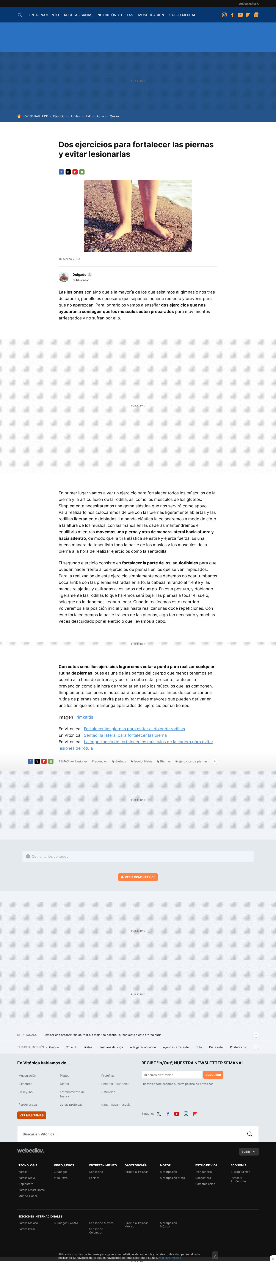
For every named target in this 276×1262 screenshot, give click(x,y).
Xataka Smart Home (32, 1190)
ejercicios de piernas (193, 761)
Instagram (224, 14)
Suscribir (213, 1074)
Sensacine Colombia (96, 1230)
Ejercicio (58, 116)
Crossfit (71, 1047)
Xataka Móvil (27, 1177)
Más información (170, 1257)
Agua (100, 116)
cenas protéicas (71, 1104)
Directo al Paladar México (136, 1224)
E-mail (82, 172)
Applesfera (26, 1184)
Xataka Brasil (27, 1229)
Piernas (165, 761)
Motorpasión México (168, 1224)
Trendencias (203, 1171)
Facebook (232, 14)
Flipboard (248, 14)
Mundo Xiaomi (28, 1196)
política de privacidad (199, 1084)
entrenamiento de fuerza (72, 1094)
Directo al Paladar (136, 1171)
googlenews (256, 14)
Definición (108, 1092)
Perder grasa (28, 1104)
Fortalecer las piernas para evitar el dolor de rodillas (134, 728)
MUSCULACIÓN (151, 15)
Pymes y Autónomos (238, 1179)
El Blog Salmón (240, 1171)
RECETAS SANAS (78, 15)
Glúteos (120, 761)
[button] (81, 274)
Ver (140, 877)
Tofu (199, 1047)
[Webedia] (248, 3)
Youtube (240, 14)
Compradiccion (205, 1184)
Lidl (88, 116)
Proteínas (107, 1075)
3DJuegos (60, 1171)
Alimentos (25, 1084)
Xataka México (28, 1223)
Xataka (23, 1171)
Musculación (27, 1075)
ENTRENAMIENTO (44, 15)
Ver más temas (32, 1115)
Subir (246, 1151)
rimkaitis (85, 717)
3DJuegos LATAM (66, 1223)
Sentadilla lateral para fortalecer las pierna (125, 735)
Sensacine (96, 1171)
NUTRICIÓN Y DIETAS (115, 15)
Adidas (75, 116)
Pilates (88, 1047)
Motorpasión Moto (172, 1177)
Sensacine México (101, 1223)
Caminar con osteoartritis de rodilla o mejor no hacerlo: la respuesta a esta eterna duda (102, 1035)
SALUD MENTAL (182, 15)
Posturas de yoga (111, 1047)
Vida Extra (60, 1177)
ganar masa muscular (116, 1104)
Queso (114, 116)
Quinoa (54, 1047)
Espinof (94, 1177)
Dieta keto (216, 1047)
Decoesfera (203, 1177)
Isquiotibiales (143, 761)
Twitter (68, 172)
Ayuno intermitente (176, 1047)
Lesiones (81, 761)
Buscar (250, 1134)
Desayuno (26, 1092)
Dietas (64, 1084)
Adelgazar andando (143, 1047)
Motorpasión (168, 1171)
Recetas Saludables (115, 1084)
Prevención (100, 761)
